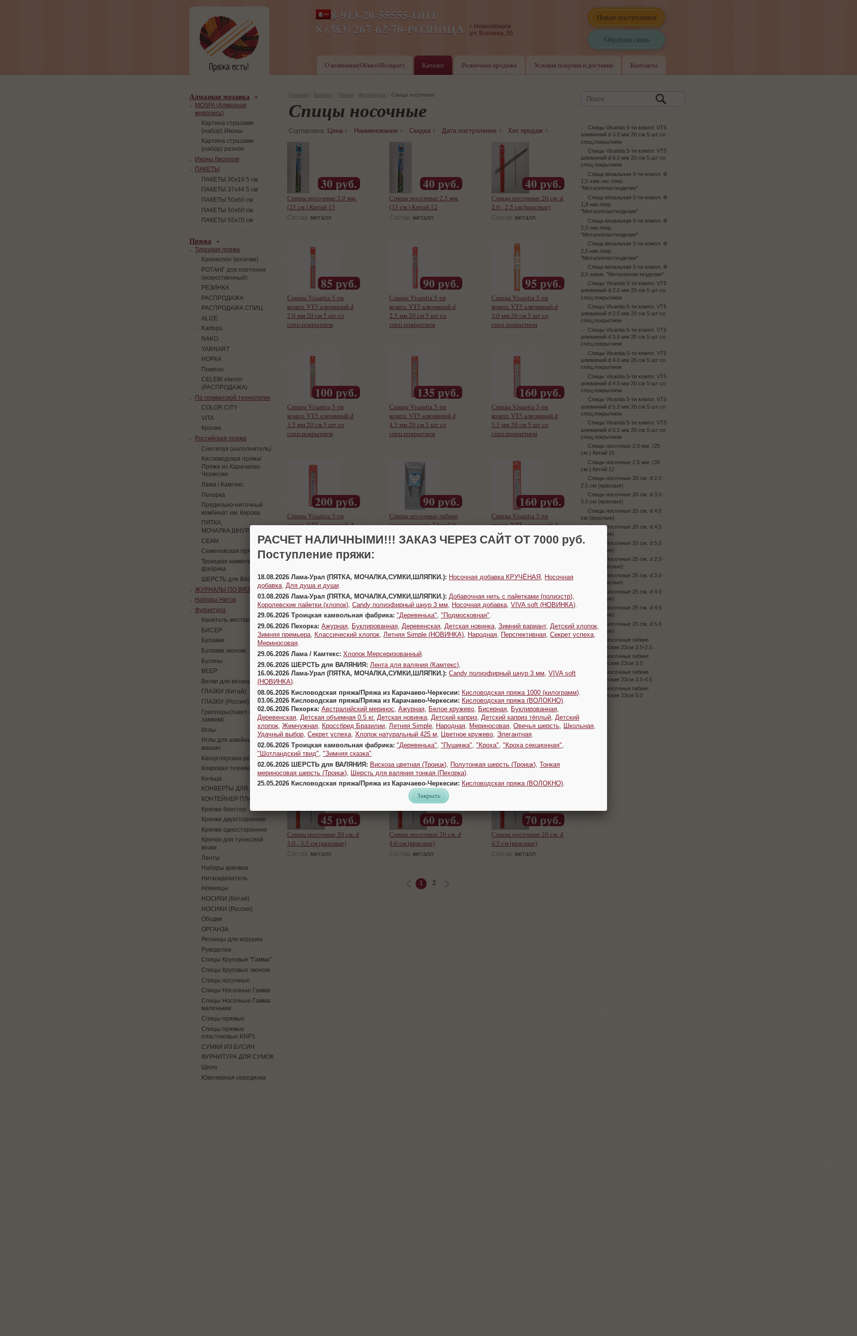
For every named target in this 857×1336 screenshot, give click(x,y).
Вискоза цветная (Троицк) (408, 764)
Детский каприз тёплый (516, 717)
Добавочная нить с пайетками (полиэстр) (510, 596)
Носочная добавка (479, 604)
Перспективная (523, 634)
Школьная (578, 725)
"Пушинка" (456, 745)
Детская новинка (469, 626)
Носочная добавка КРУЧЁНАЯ (495, 577)
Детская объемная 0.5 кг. (337, 717)
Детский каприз (454, 717)
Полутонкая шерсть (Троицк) (493, 764)
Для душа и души (312, 585)
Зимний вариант (522, 626)
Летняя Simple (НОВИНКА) (423, 634)
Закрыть (428, 795)
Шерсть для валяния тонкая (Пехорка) (408, 773)
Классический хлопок (346, 634)
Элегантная (514, 734)
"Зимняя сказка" (347, 753)
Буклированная (375, 626)
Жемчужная (300, 725)
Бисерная (492, 709)
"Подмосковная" (465, 615)
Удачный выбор (280, 734)
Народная (482, 634)
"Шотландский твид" (288, 753)
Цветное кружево (467, 734)
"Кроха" (487, 745)
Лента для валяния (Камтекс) (414, 664)
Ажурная (334, 626)
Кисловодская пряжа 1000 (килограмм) (520, 692)
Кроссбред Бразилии (353, 725)
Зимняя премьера (283, 634)
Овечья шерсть (536, 725)
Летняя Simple (410, 725)
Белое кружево (451, 709)
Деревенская (421, 626)
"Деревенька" (417, 615)
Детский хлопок (573, 626)
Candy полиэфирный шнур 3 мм (400, 604)
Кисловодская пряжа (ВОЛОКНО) (512, 700)
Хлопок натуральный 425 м (396, 734)
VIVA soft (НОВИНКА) (543, 604)
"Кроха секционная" (532, 745)
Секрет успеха (572, 634)
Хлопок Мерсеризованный (382, 654)
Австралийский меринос (357, 709)
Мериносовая (277, 643)
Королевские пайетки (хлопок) (302, 604)
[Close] (607, 525)
